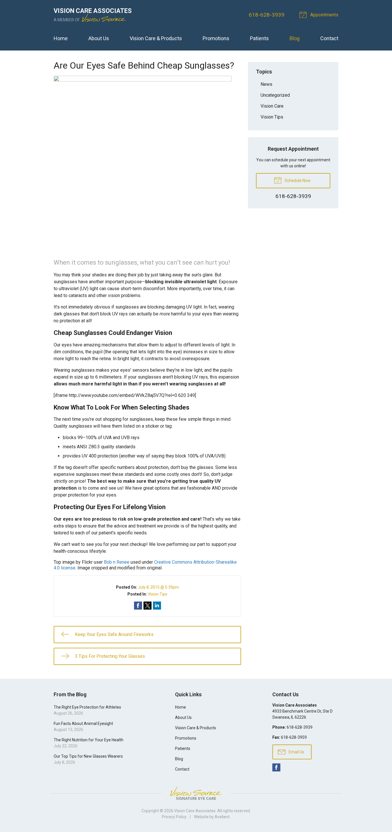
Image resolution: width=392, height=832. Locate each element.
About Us (98, 38)
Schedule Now (297, 180)
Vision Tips (157, 594)
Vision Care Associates (195, 810)
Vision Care (272, 106)
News (266, 84)
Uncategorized (275, 95)
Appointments (323, 15)
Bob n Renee (116, 562)
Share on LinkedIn (157, 606)
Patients (259, 38)
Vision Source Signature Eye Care (196, 793)
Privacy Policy (174, 816)
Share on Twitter (147, 606)
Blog (295, 38)
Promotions (216, 38)
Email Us (296, 752)
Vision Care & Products (156, 38)
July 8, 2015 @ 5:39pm (158, 587)
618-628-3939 (266, 14)
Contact (329, 38)
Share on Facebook (138, 606)
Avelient (222, 816)
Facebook (276, 767)
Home (61, 38)
